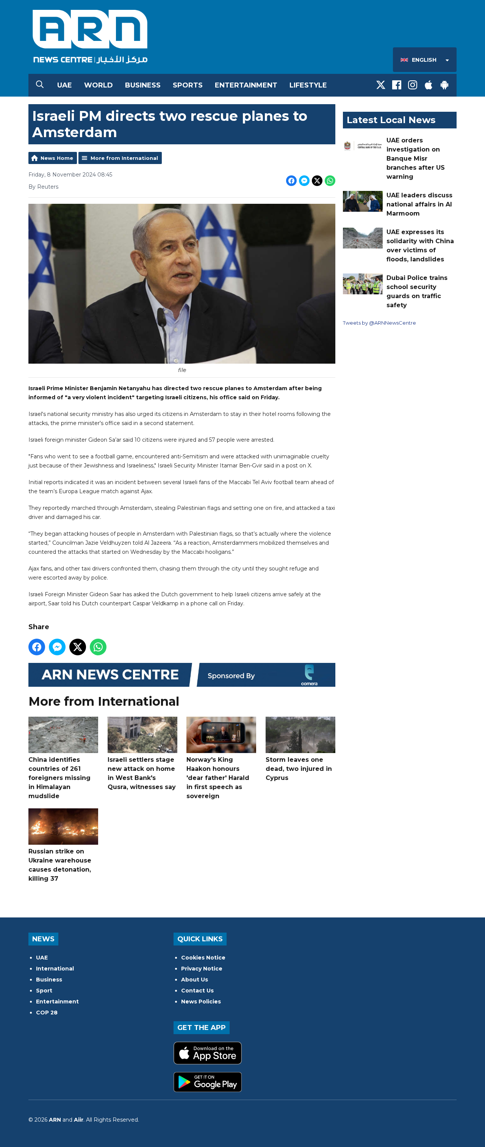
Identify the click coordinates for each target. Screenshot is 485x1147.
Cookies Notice (203, 957)
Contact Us (197, 990)
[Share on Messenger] (304, 180)
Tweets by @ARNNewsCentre (379, 323)
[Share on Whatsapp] (330, 180)
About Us (194, 979)
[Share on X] (317, 180)
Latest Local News (391, 119)
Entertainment (246, 85)
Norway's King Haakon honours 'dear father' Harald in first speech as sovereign (217, 778)
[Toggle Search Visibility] (39, 85)
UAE (64, 85)
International (55, 968)
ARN (55, 1119)
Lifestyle (308, 85)
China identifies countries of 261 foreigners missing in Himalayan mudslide (59, 778)
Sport (44, 990)
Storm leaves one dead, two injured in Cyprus (299, 768)
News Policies (201, 1001)
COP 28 (47, 1012)
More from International (124, 158)
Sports (188, 85)
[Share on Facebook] (291, 180)
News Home (57, 158)
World (98, 85)
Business (143, 85)
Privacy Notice (201, 968)
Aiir (78, 1119)
